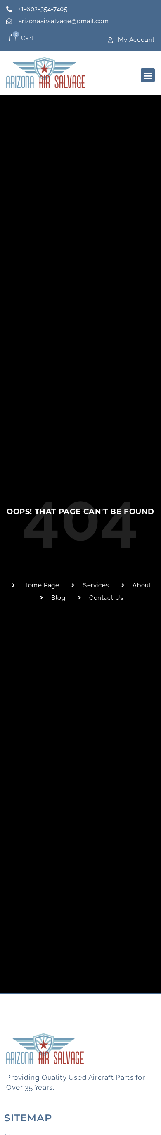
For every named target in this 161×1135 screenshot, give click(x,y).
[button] (148, 75)
